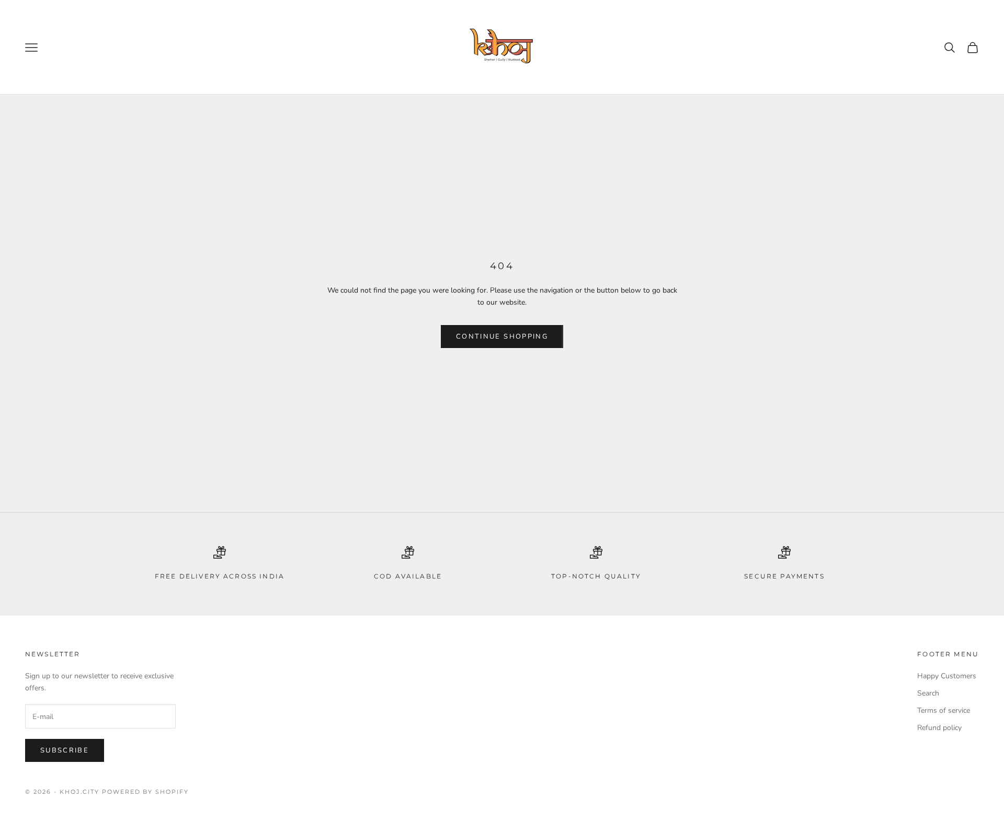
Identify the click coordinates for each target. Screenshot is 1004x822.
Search (928, 693)
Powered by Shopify (145, 791)
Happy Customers (946, 676)
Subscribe (64, 750)
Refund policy (939, 728)
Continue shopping (502, 336)
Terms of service (943, 710)
